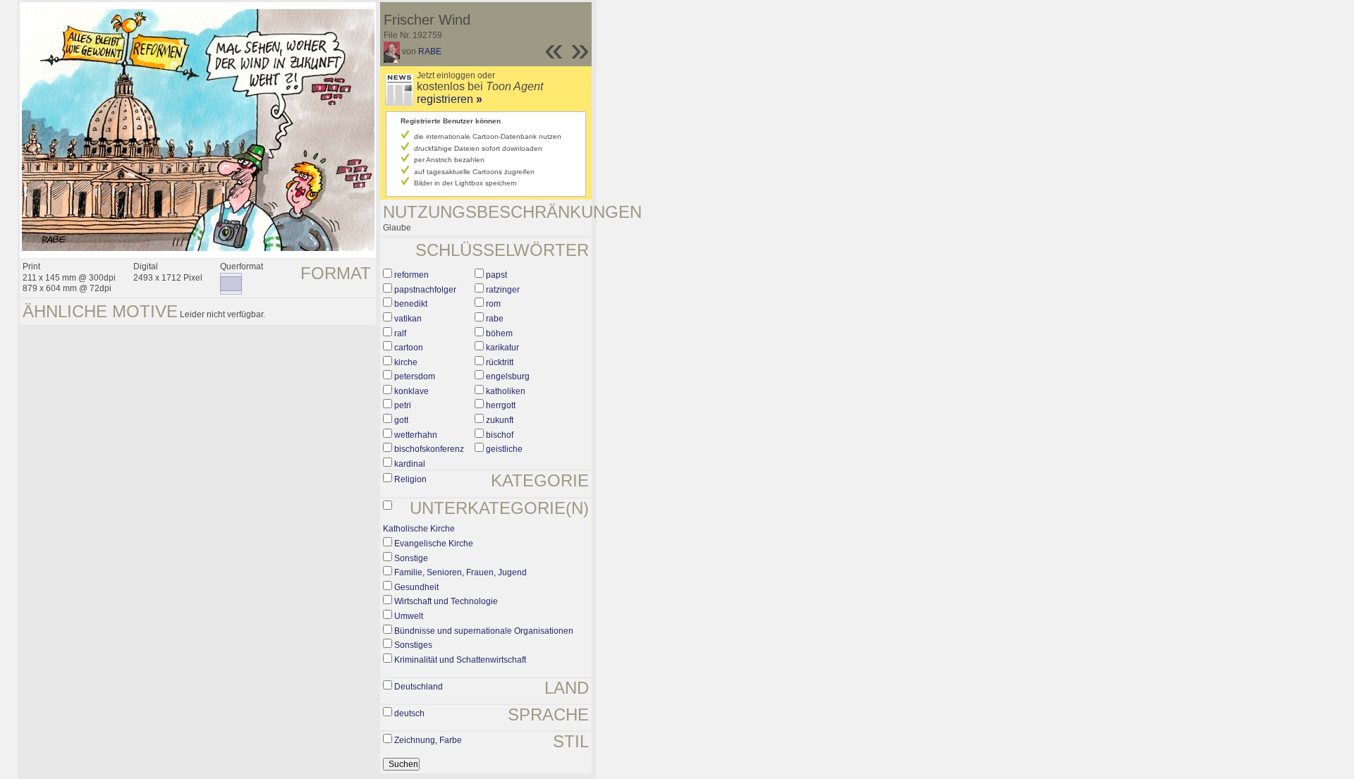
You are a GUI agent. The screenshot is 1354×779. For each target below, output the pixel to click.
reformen (411, 275)
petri (402, 405)
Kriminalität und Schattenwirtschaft (460, 660)
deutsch (409, 713)
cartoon (408, 347)
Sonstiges (413, 645)
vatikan (408, 319)
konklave (411, 391)
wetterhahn (415, 435)
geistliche (504, 449)
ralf (400, 333)
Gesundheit (416, 587)
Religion (410, 479)
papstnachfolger (425, 290)
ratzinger (503, 290)
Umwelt (408, 616)
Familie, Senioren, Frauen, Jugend (460, 572)
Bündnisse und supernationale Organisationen (483, 631)
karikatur (502, 347)
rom (493, 304)
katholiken (505, 391)
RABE (429, 51)
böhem (499, 333)
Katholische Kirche (419, 529)
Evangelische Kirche (433, 543)
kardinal (409, 464)
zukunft (499, 420)
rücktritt (499, 362)
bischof (499, 435)
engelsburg (508, 376)
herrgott (501, 405)
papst (496, 275)
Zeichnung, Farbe (428, 740)
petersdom (414, 376)
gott (401, 420)
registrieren (449, 99)
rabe (495, 319)
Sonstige (411, 558)
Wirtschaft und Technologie (446, 601)
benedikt (410, 304)
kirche (405, 362)
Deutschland (418, 687)
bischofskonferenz (429, 449)
